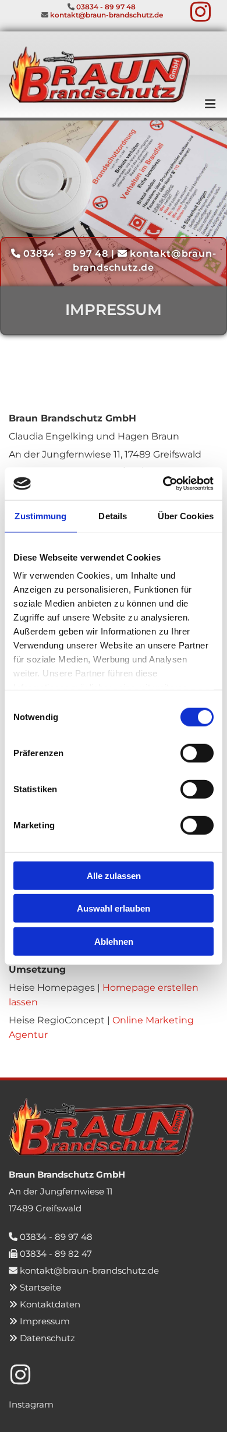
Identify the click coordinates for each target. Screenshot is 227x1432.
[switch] (197, 752)
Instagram (31, 1404)
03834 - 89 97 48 (56, 1236)
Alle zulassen (114, 875)
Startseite (40, 1287)
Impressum (45, 1321)
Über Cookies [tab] (186, 515)
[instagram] (200, 10)
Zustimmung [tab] (40, 515)
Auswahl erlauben (113, 908)
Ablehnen (113, 941)
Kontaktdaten (50, 1304)
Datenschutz (47, 1338)
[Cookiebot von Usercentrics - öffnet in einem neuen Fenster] (163, 483)
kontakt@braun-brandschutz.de (89, 1270)
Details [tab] (112, 515)
